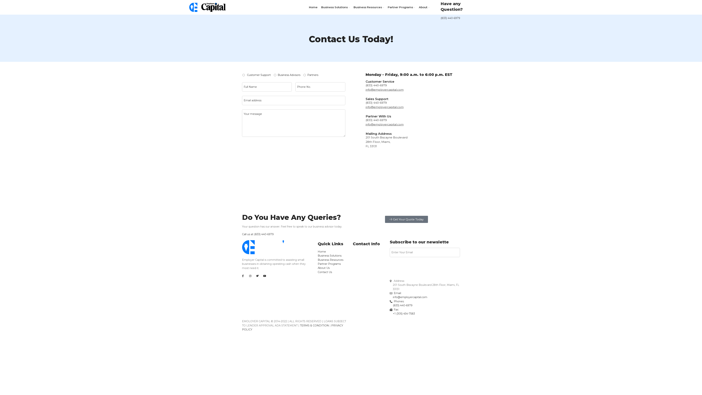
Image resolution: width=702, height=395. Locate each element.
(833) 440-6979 (450, 18)
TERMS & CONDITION (314, 325)
